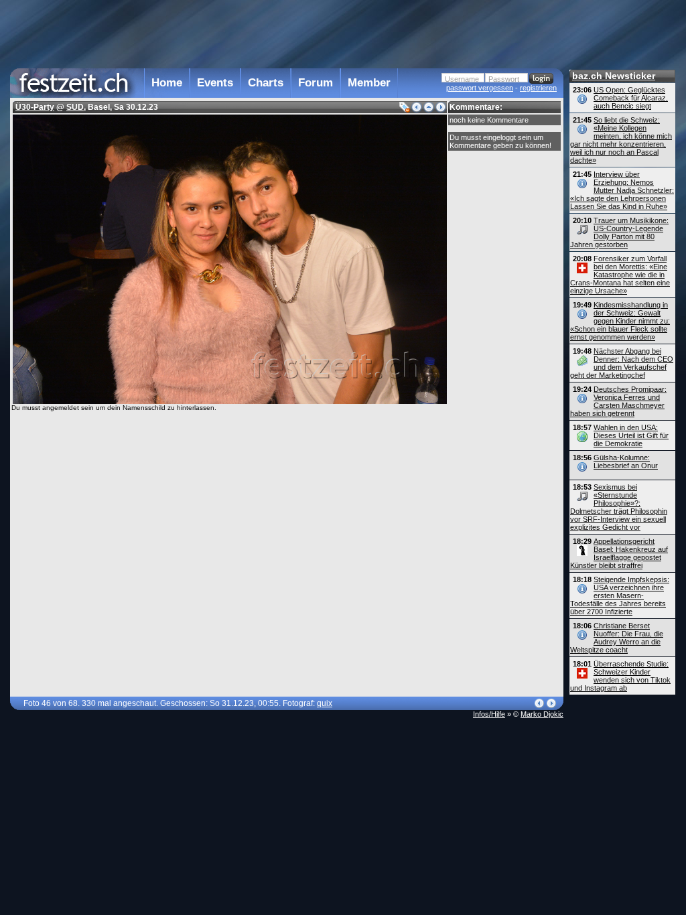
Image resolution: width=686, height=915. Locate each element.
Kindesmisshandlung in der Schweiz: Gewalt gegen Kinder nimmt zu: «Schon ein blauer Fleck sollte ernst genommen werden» (620, 321)
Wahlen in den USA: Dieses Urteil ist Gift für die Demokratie (631, 435)
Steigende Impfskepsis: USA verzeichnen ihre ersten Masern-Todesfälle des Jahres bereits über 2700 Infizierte (619, 595)
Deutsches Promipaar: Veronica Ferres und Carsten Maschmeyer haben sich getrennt (618, 401)
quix (324, 703)
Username (462, 79)
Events (215, 82)
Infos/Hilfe (489, 714)
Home (166, 82)
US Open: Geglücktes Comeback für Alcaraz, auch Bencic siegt (631, 98)
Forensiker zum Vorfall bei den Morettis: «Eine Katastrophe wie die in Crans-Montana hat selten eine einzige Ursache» (620, 275)
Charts (265, 82)
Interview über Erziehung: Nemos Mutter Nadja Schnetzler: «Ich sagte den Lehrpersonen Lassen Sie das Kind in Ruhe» (622, 190)
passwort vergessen (479, 88)
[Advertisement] (287, 33)
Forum (315, 82)
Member (369, 82)
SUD (75, 107)
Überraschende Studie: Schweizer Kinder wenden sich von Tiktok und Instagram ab (620, 676)
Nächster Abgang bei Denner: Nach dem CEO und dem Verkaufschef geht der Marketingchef (621, 363)
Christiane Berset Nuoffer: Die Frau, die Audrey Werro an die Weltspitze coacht (616, 638)
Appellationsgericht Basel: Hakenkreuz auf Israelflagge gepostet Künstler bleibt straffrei (619, 553)
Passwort (503, 79)
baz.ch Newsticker (613, 75)
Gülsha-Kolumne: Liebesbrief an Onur (626, 461)
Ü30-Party (34, 107)
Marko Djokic (542, 714)
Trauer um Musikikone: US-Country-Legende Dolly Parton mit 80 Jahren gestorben (619, 232)
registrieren (538, 88)
